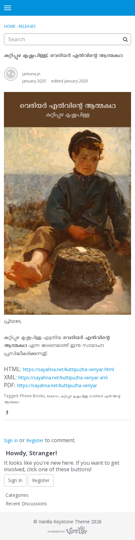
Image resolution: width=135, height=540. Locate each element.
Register (35, 440)
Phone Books (32, 396)
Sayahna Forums (68, 8)
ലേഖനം (53, 396)
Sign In (11, 440)
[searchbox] (67, 39)
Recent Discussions (26, 503)
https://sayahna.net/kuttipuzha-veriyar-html (68, 369)
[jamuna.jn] (11, 74)
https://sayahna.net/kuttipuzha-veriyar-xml (62, 377)
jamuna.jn (31, 74)
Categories (17, 495)
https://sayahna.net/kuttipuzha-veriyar (57, 385)
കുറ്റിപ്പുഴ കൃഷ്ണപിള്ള (74, 396)
